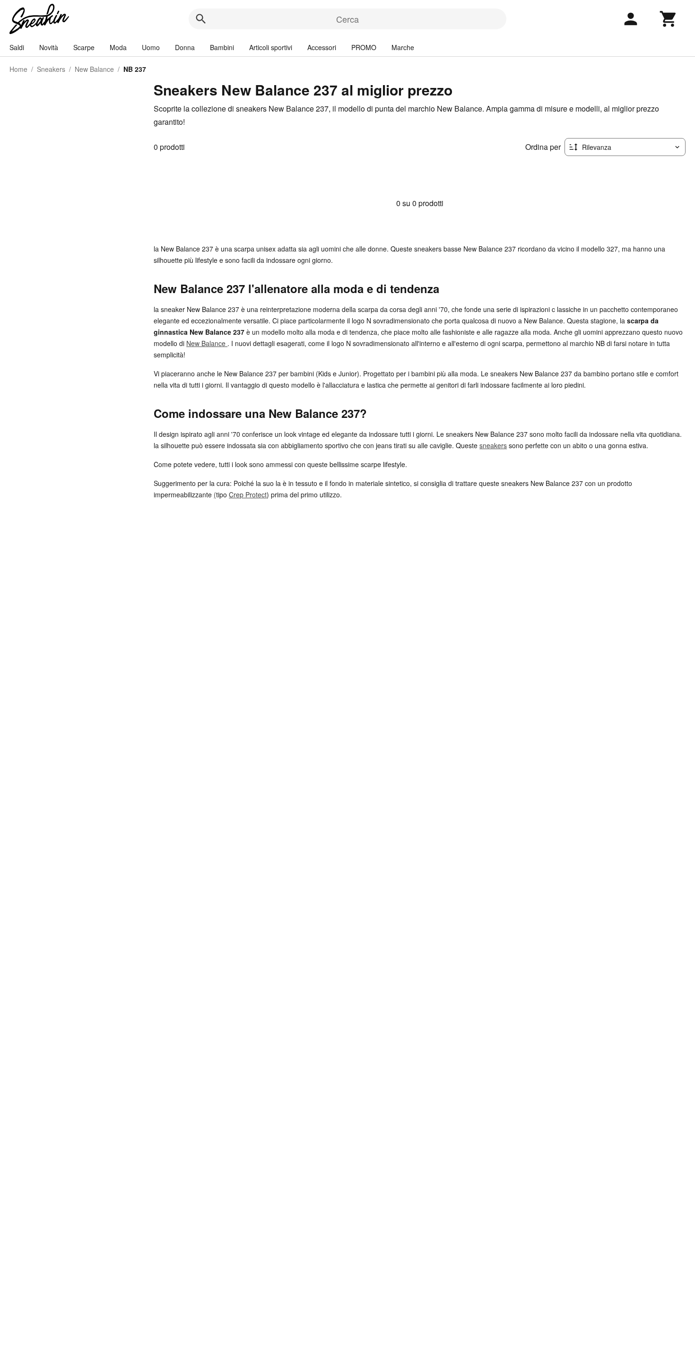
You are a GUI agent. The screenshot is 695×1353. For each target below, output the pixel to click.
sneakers (493, 445)
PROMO (363, 47)
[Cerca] (201, 19)
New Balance (94, 69)
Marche (402, 47)
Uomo (151, 47)
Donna (185, 47)
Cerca (347, 19)
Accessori (321, 47)
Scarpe (84, 47)
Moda (118, 47)
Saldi (16, 47)
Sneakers (51, 69)
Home (18, 69)
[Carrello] (668, 18)
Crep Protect (248, 494)
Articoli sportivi (270, 47)
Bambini (222, 47)
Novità (48, 47)
